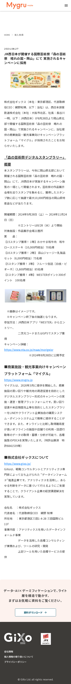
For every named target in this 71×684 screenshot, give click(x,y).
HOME (7, 34)
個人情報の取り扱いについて (18, 657)
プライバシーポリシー (15, 662)
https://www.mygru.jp (18, 380)
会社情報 (8, 651)
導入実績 (19, 34)
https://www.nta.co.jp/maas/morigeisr (28, 350)
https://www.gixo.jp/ (17, 463)
